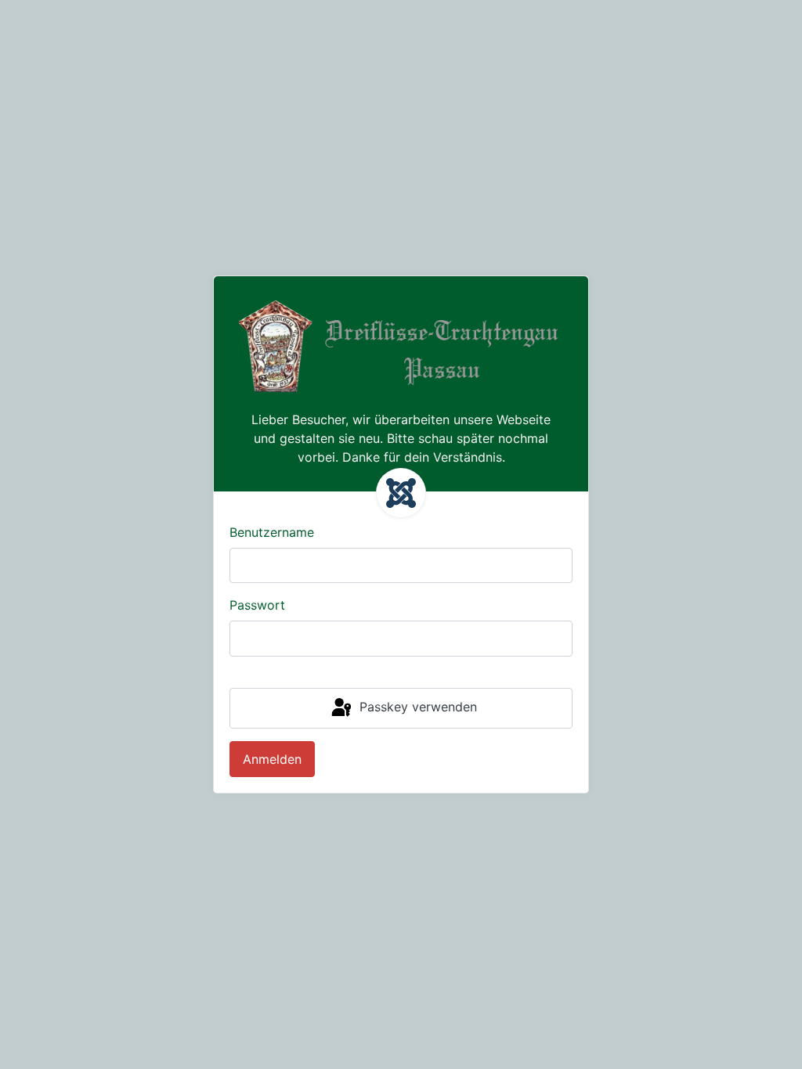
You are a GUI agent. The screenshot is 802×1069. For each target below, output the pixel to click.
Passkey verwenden (416, 706)
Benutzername (271, 532)
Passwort (257, 605)
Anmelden (272, 759)
